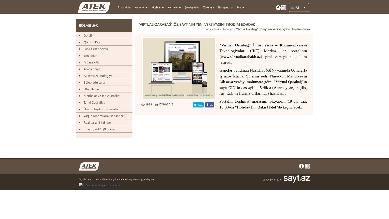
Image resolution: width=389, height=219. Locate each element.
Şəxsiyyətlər (192, 7)
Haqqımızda (225, 7)
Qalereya (208, 7)
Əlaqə (240, 7)
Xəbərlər (227, 29)
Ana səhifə (124, 7)
